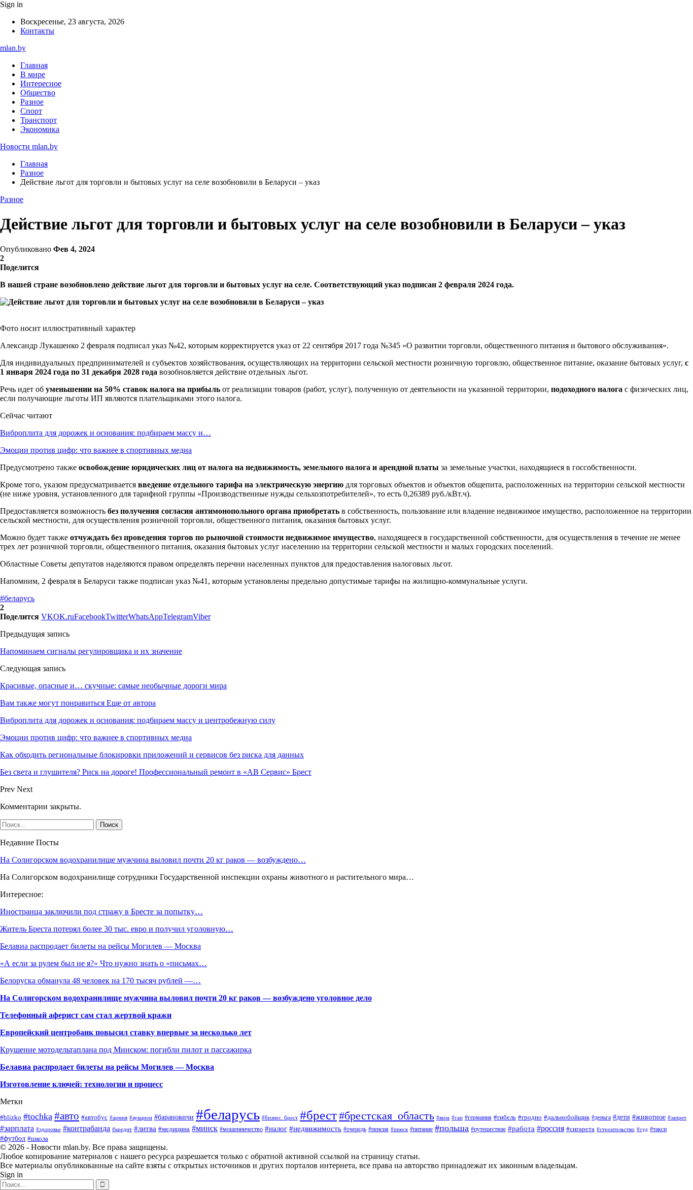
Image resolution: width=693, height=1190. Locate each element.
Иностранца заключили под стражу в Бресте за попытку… (101, 911)
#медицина (174, 1129)
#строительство (616, 1129)
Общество (37, 92)
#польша (452, 1128)
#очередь (354, 1129)
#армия (118, 1117)
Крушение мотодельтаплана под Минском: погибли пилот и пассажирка (126, 1049)
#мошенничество (241, 1129)
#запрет (677, 1117)
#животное (649, 1117)
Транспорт (38, 120)
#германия (478, 1117)
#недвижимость (315, 1128)
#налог (276, 1129)
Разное (32, 101)
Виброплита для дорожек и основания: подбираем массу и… (105, 432)
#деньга (601, 1117)
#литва (145, 1129)
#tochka (37, 1116)
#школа (37, 1138)
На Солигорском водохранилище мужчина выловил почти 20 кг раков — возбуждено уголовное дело (186, 998)
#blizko (10, 1117)
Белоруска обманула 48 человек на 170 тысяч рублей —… (100, 980)
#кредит (122, 1129)
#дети (621, 1117)
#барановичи (174, 1117)
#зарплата (17, 1128)
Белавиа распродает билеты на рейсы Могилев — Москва (100, 946)
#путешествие (488, 1129)
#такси (658, 1129)
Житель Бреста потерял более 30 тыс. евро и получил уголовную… (116, 928)
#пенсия (378, 1129)
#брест (318, 1115)
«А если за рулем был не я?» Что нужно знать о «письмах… (103, 963)
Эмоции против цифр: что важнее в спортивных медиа (96, 450)
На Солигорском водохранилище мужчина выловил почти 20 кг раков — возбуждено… (153, 859)
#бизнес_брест (280, 1117)
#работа (521, 1129)
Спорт (31, 111)
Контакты (37, 30)
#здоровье (48, 1129)
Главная (34, 65)
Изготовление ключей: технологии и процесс (81, 1084)
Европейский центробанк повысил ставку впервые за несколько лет (126, 1032)
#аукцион (140, 1117)
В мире (32, 74)
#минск (205, 1128)
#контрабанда (86, 1128)
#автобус (94, 1117)
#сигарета (580, 1129)
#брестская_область (386, 1116)
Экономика (39, 129)
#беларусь (17, 598)
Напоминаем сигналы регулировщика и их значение (91, 651)
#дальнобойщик (567, 1117)
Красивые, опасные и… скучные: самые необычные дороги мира (113, 685)
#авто (66, 1116)
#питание (421, 1129)
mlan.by (13, 48)
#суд (642, 1129)
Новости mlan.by (29, 146)
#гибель (505, 1117)
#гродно (530, 1117)
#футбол (12, 1138)
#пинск (399, 1129)
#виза (442, 1117)
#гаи (457, 1117)
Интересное (40, 83)
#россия (550, 1128)
